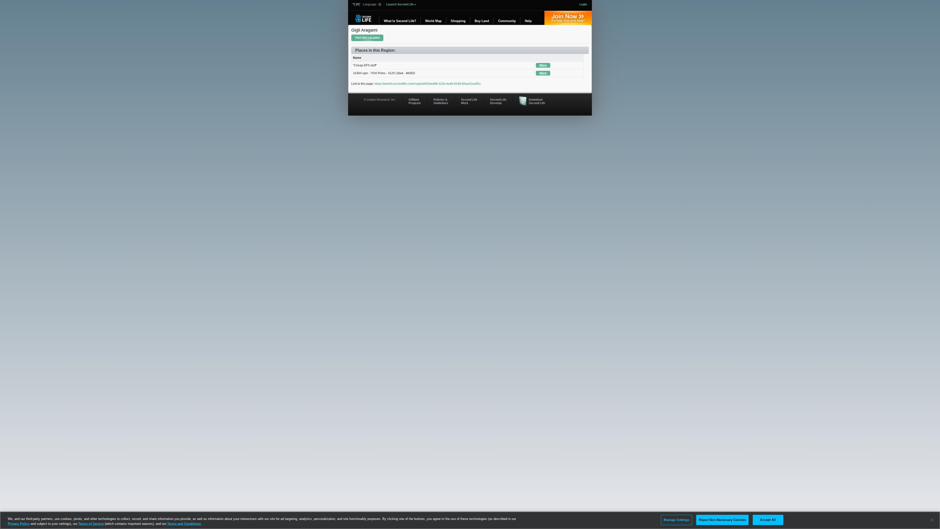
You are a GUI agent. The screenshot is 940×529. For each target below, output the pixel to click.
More (543, 65)
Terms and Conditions (184, 524)
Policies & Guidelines (441, 101)
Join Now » (568, 18)
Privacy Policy (19, 524)
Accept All (768, 520)
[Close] (932, 520)
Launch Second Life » (401, 4)
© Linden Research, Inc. (380, 99)
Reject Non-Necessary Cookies (722, 520)
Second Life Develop (498, 101)
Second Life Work (469, 101)
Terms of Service (91, 524)
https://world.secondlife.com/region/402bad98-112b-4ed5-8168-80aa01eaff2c (428, 83)
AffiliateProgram (415, 101)
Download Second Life (537, 101)
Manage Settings (676, 520)
